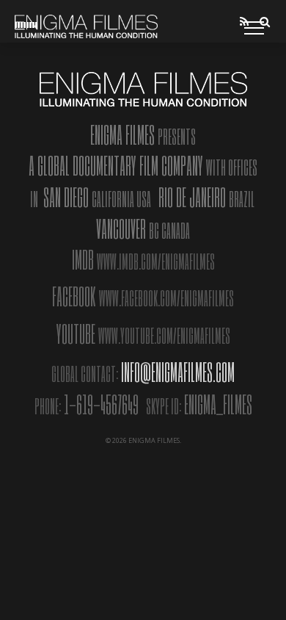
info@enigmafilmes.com (178, 371)
